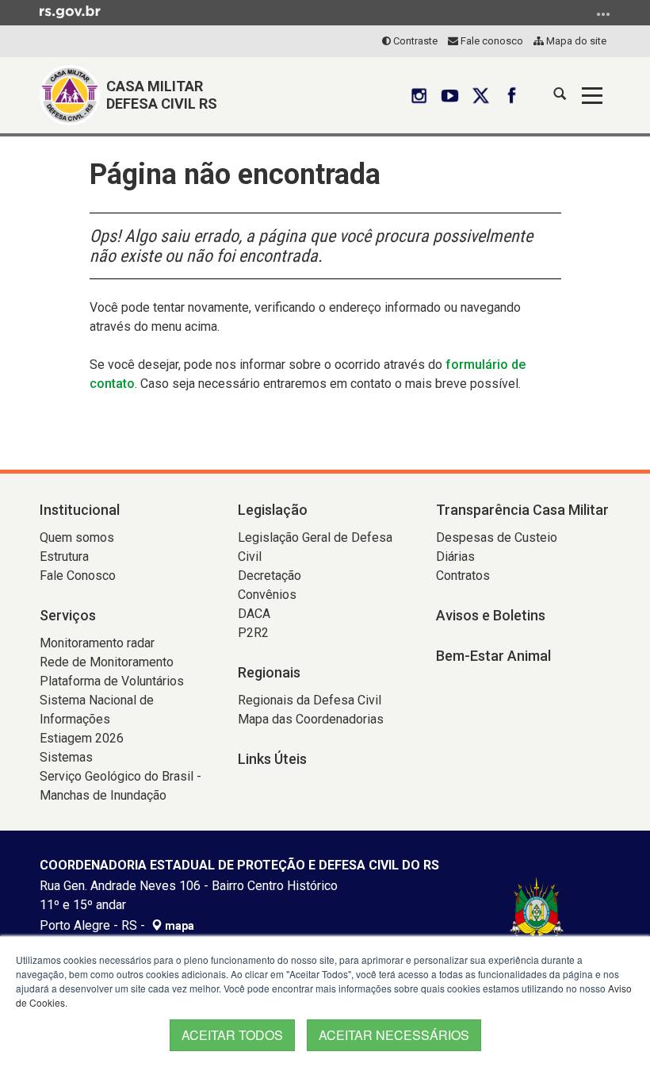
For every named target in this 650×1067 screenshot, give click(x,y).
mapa (178, 925)
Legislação (273, 509)
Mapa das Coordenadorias (311, 719)
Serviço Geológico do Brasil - (120, 776)
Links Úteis (272, 758)
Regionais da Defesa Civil (309, 700)
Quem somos (77, 537)
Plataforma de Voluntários (112, 681)
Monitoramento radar (97, 643)
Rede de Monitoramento (107, 662)
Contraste (414, 41)
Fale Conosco (78, 575)
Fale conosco (490, 41)
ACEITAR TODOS (232, 1035)
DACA (254, 613)
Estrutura (64, 556)
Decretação (269, 575)
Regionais (269, 672)
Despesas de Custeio (496, 537)
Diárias (455, 556)
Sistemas (66, 757)
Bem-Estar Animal (493, 655)
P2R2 (253, 632)
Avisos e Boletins (490, 615)
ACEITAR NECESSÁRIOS (394, 1035)
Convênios (267, 594)
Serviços (68, 615)
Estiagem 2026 (82, 738)
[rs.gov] (70, 11)
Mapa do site (575, 41)
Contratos (463, 575)
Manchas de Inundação (103, 795)
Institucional (80, 509)
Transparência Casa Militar (522, 509)
